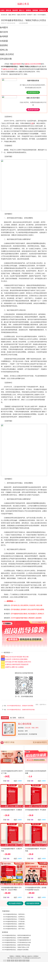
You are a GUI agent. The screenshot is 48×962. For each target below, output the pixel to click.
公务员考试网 (23, 23)
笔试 (2, 662)
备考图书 (4, 27)
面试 (35, 14)
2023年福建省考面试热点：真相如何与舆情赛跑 (20, 705)
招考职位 (28, 10)
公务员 (2, 10)
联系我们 (36, 956)
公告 (2, 657)
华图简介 (11, 956)
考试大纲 (25, 657)
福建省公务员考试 (8, 69)
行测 (32, 123)
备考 (2, 659)
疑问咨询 (4, 32)
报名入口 (21, 10)
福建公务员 (23, 4)
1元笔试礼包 (15, 659)
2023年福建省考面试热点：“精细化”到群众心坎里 (15, 947)
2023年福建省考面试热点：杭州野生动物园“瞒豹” (15, 916)
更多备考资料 (33, 109)
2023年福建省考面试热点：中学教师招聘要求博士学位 (15, 919)
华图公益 (24, 956)
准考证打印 (42, 10)
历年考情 (14, 662)
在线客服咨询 (33, 92)
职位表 (13, 657)
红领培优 (8, 664)
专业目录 (8, 659)
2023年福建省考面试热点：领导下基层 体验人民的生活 (15, 928)
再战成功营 (24, 664)
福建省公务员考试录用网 (33, 64)
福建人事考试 (12, 14)
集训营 (18, 664)
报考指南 (35, 10)
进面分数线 (23, 659)
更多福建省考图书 (40, 742)
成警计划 (14, 667)
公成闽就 (21, 667)
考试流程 (19, 657)
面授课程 (4, 45)
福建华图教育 (17, 64)
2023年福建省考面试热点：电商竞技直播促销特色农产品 (15, 914)
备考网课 (4, 36)
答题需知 (21, 662)
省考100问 (27, 662)
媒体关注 (30, 956)
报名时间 (15, 10)
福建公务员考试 (21, 14)
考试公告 (8, 657)
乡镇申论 (8, 667)
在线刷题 (4, 41)
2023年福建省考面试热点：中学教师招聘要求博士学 (16, 940)
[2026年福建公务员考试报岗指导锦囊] (24, 633)
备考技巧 (29, 14)
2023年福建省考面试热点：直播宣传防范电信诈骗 (20, 709)
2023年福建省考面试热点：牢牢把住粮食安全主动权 (15, 921)
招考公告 (8, 10)
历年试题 (8, 662)
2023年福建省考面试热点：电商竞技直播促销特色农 (16, 935)
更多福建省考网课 (32, 903)
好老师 (13, 664)
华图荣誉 (18, 956)
